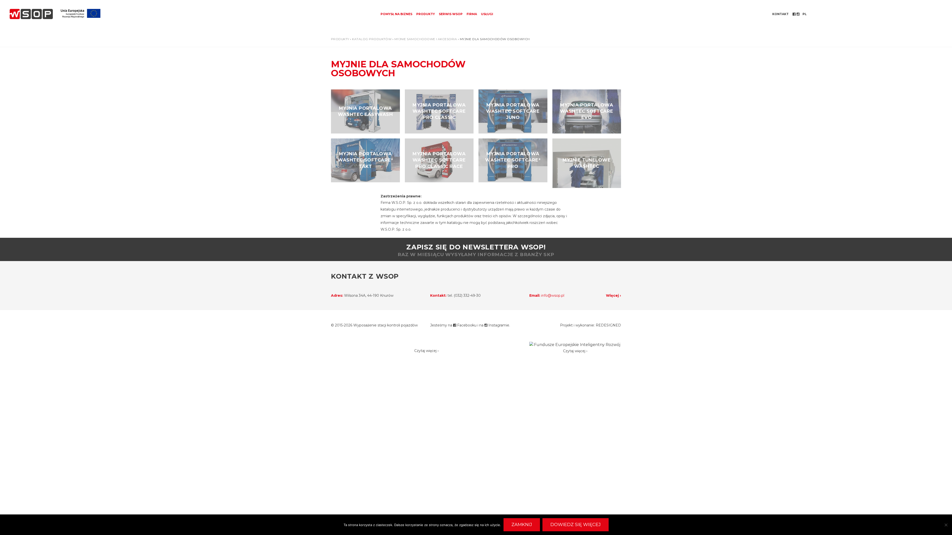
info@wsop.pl (552, 295)
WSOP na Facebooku (795, 14)
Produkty (425, 14)
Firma (472, 14)
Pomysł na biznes (396, 14)
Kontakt (780, 14)
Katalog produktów (371, 39)
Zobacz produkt (365, 111)
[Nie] (945, 524)
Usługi (487, 14)
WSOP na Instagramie (799, 14)
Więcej (612, 295)
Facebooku (466, 325)
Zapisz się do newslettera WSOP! (476, 250)
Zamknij (521, 524)
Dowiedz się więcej (575, 524)
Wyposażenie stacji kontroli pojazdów (385, 325)
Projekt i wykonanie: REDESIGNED (590, 325)
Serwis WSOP (451, 14)
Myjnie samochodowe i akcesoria (425, 39)
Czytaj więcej (425, 350)
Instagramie (498, 325)
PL (805, 14)
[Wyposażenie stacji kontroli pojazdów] (31, 14)
